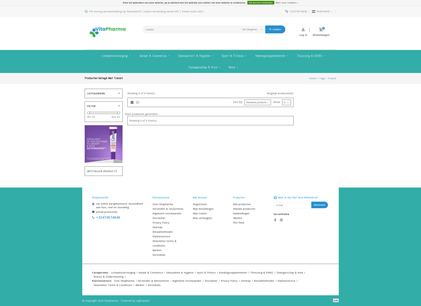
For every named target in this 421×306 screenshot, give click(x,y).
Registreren (200, 204)
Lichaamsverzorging (114, 56)
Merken (157, 250)
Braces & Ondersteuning (109, 276)
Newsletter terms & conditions (165, 243)
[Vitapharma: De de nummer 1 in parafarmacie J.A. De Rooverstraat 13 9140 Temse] (108, 33)
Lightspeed (142, 300)
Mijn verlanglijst (202, 218)
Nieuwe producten (244, 208)
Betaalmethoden (163, 231)
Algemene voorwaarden (167, 213)
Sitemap (157, 227)
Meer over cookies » (287, 3)
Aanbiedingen (241, 213)
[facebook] (276, 220)
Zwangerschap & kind (202, 67)
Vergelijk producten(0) (280, 93)
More (232, 67)
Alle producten (242, 204)
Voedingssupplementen (270, 56)
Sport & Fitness (233, 56)
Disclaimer (159, 218)
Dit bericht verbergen (260, 3)
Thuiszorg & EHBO (309, 56)
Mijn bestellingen (203, 208)
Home (313, 78)
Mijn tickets (200, 213)
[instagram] (282, 220)
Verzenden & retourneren (168, 208)
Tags (322, 78)
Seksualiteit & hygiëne (194, 56)
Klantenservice (161, 236)
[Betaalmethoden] (335, 300)
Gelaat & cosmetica (153, 56)
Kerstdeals (159, 254)
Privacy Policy (161, 222)
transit (332, 78)
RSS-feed (238, 222)
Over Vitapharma (163, 204)
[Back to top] (411, 296)
